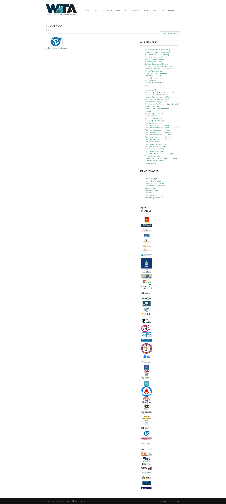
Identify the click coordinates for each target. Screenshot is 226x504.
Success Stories (131, 10)
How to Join (158, 10)
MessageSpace (175, 501)
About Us (99, 10)
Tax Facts (148, 193)
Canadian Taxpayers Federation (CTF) (159, 69)
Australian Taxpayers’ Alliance (156, 57)
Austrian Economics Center (155, 59)
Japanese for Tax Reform (154, 83)
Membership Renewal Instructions (158, 197)
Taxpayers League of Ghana (155, 144)
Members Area (173, 33)
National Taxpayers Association (157, 94)
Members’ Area (113, 10)
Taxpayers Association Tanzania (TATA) (160, 139)
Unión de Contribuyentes (154, 160)
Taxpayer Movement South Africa (157, 125)
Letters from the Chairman (155, 183)
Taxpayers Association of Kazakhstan (159, 135)
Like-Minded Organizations (155, 186)
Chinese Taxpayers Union (154, 71)
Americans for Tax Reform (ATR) (157, 50)
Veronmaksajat (150, 163)
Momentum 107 (151, 90)
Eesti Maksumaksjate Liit (154, 78)
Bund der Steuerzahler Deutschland (158, 66)
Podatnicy (148, 111)
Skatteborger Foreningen (154, 120)
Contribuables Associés (153, 76)
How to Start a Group (153, 181)
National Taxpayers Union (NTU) (157, 97)
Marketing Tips (150, 188)
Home (87, 10)
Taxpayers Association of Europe (157, 130)
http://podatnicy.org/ (60, 48)
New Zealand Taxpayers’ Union (156, 102)
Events (146, 10)
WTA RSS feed (79, 501)
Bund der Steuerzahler (153, 61)
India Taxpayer (150, 80)
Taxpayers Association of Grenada (158, 132)
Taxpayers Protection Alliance (156, 146)
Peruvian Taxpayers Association (157, 109)
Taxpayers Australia (152, 142)
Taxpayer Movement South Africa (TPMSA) (161, 127)
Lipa (146, 87)
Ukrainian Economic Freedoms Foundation (161, 158)
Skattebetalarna (151, 116)
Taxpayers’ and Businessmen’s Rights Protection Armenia (159, 154)
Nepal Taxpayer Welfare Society (157, 99)
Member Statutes (151, 190)
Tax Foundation (151, 123)
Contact (172, 10)
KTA (146, 85)
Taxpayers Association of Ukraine (157, 137)
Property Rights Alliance (154, 113)
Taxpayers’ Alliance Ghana (155, 151)
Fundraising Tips (151, 179)
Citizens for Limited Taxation (156, 73)
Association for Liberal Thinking (157, 54)
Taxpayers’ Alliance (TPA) (154, 149)
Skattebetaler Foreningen (154, 118)
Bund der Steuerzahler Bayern (156, 64)
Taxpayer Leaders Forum (154, 195)
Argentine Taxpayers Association (157, 52)
